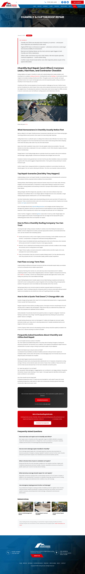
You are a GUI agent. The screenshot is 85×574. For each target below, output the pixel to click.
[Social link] (62, 2)
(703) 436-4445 (46, 404)
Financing (56, 6)
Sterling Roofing (42, 545)
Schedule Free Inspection (42, 423)
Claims (51, 6)
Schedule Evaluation (42, 400)
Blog (75, 6)
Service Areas (64, 6)
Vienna (22, 274)
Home (34, 6)
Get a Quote (77, 2)
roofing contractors (35, 76)
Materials (45, 6)
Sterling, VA (54, 76)
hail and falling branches (38, 206)
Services (39, 6)
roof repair (23, 203)
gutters (39, 214)
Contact (80, 6)
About (70, 6)
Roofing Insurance (38, 563)
